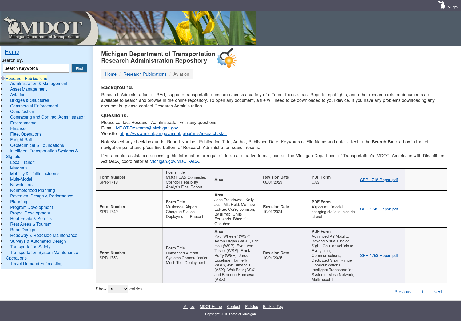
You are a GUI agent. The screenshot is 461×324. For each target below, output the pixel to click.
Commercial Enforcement (34, 106)
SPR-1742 (109, 211)
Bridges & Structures (29, 100)
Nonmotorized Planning (32, 190)
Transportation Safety (30, 247)
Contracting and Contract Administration (48, 117)
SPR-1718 (109, 182)
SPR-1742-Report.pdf (379, 209)
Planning (18, 202)
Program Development (31, 207)
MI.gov (453, 6)
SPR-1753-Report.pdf (379, 255)
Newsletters (21, 184)
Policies (251, 306)
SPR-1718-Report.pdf (379, 179)
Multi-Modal (21, 179)
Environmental (24, 123)
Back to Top (273, 306)
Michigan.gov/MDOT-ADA (174, 161)
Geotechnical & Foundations (37, 145)
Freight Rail (21, 139)
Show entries (119, 288)
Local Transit (22, 162)
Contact (233, 306)
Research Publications (26, 78)
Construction (22, 111)
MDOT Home (211, 306)
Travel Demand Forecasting (36, 263)
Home (12, 51)
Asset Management (28, 89)
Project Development (30, 213)
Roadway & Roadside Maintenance (43, 235)
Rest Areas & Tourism (30, 224)
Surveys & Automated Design (38, 241)
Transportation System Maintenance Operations (42, 255)
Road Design (22, 229)
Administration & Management (38, 83)
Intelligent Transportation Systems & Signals (42, 153)
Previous (403, 291)
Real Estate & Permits (31, 218)
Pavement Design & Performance (41, 196)
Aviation (18, 94)
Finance (18, 128)
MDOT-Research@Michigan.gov (147, 127)
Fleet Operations (26, 134)
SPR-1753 (109, 257)
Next (437, 291)
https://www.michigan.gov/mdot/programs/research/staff (173, 133)
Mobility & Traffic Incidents (34, 173)
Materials (18, 168)
